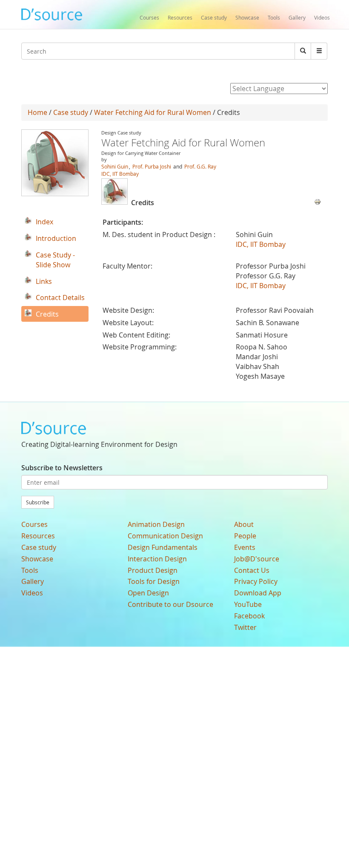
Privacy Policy (255, 581)
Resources (180, 17)
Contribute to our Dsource (170, 604)
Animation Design (156, 524)
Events (244, 547)
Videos (322, 17)
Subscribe (37, 502)
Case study (214, 17)
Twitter (245, 627)
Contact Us (251, 570)
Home (37, 112)
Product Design (152, 570)
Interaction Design (157, 558)
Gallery (297, 17)
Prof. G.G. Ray (200, 166)
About (244, 524)
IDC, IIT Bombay (120, 173)
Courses (149, 17)
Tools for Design (154, 581)
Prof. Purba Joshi (151, 166)
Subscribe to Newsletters (62, 467)
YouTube (248, 604)
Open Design (148, 593)
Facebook (249, 616)
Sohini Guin (114, 166)
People (245, 536)
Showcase (247, 17)
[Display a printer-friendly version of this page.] (317, 201)
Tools (274, 17)
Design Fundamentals (162, 547)
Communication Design (165, 536)
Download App (257, 593)
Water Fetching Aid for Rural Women (152, 112)
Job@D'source (256, 558)
